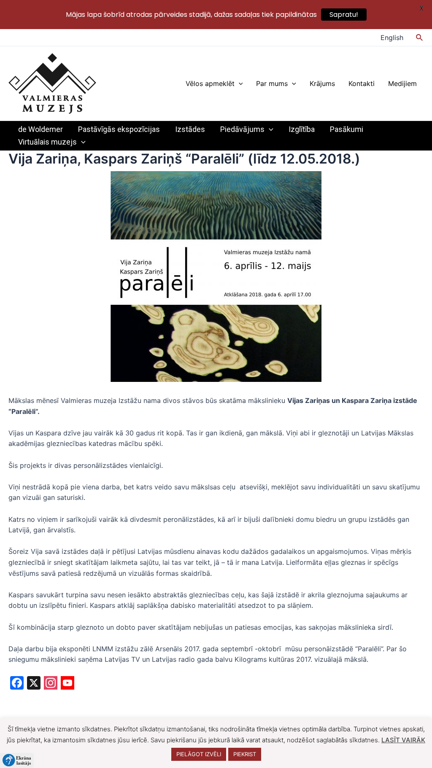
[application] (239, 83)
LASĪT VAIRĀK (403, 740)
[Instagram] (50, 684)
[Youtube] (67, 684)
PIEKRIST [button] (244, 754)
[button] (17, 760)
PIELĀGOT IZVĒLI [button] (198, 754)
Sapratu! (343, 14)
